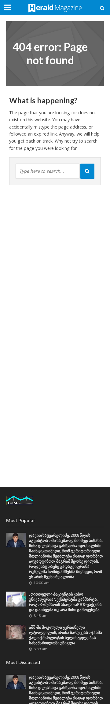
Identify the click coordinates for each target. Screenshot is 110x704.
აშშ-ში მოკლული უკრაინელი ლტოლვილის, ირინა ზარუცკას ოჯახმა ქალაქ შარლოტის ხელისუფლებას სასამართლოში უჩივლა (65, 635)
